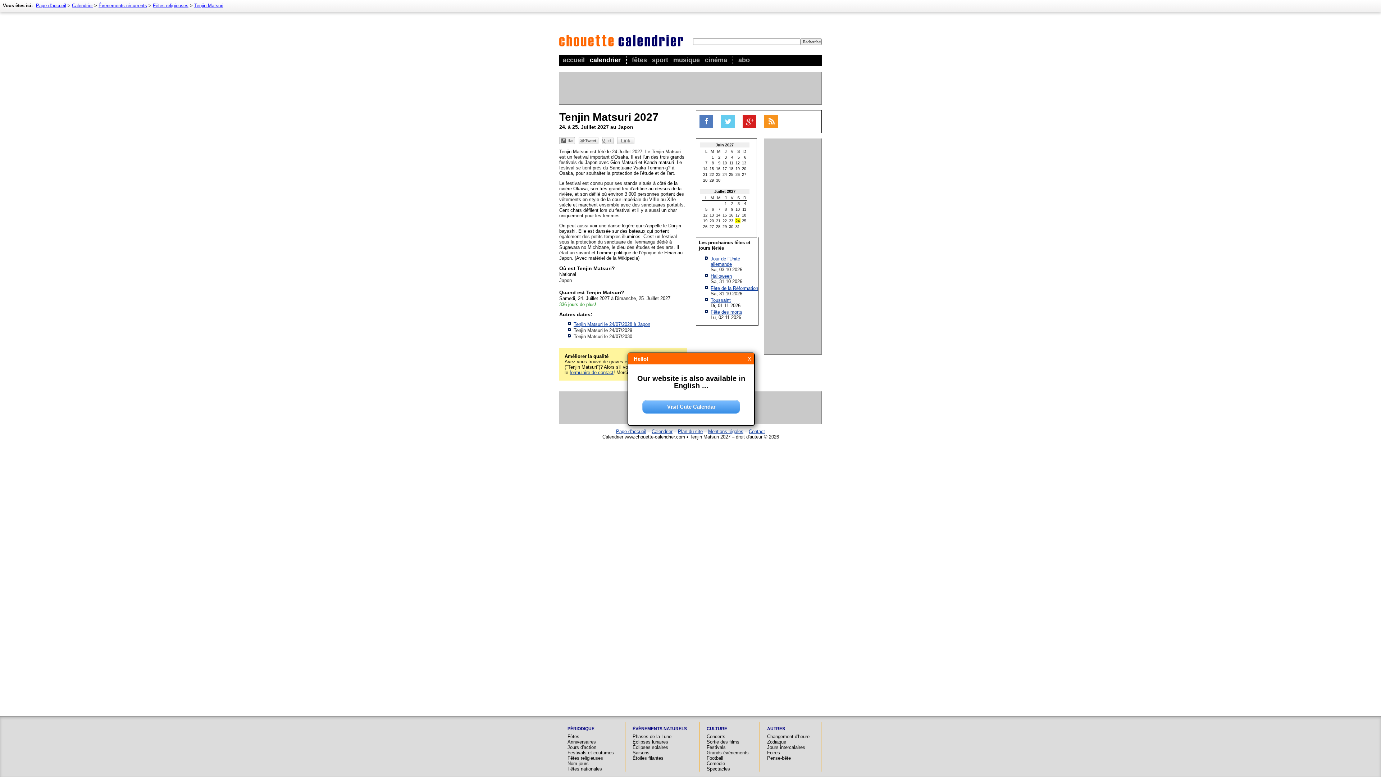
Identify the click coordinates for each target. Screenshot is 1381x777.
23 (718, 174)
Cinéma (716, 60)
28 (705, 180)
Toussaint (721, 300)
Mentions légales (725, 431)
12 (737, 163)
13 (744, 163)
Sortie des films (723, 742)
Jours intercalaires (786, 747)
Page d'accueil (51, 5)
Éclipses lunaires (650, 742)
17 (725, 169)
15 (712, 169)
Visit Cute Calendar (691, 407)
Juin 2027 (725, 145)
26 (737, 174)
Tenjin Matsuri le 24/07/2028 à (612, 324)
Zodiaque (776, 742)
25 (731, 174)
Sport (660, 60)
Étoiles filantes (648, 758)
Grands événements (728, 752)
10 (725, 163)
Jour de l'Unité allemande (725, 261)
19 (737, 169)
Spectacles (718, 769)
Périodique (581, 728)
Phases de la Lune (652, 736)
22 (712, 174)
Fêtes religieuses (170, 5)
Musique (686, 60)
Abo (744, 60)
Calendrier (605, 60)
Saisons (641, 752)
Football (715, 758)
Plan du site (690, 431)
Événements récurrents (123, 5)
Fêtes (639, 60)
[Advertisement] (690, 88)
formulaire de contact (592, 372)
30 (718, 180)
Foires (773, 752)
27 (744, 174)
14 (705, 169)
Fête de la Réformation (734, 288)
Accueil (574, 60)
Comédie (716, 763)
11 (731, 163)
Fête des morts (726, 312)
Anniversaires (582, 742)
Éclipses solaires (650, 747)
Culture (717, 728)
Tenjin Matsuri (208, 5)
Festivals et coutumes (591, 752)
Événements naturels (660, 728)
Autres (776, 728)
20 (744, 169)
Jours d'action (582, 747)
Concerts (716, 736)
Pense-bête (779, 758)
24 (725, 174)
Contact (757, 431)
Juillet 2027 (724, 191)
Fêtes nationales (585, 769)
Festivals (716, 747)
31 (737, 226)
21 (705, 174)
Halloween (721, 276)
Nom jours (578, 763)
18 (731, 169)
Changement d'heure (788, 736)
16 (718, 169)
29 (712, 180)
